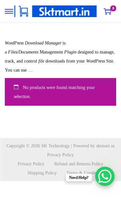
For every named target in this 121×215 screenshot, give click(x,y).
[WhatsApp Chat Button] (105, 176)
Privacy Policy (60, 154)
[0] (107, 11)
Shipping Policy (42, 173)
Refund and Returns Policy (78, 163)
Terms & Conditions (85, 173)
